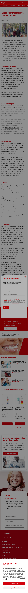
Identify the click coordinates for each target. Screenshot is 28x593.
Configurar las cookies (14, 588)
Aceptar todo (14, 583)
